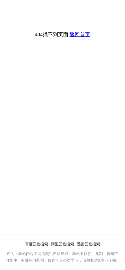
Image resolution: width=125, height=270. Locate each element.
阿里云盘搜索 (62, 244)
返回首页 (80, 34)
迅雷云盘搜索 (88, 244)
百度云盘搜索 (36, 244)
